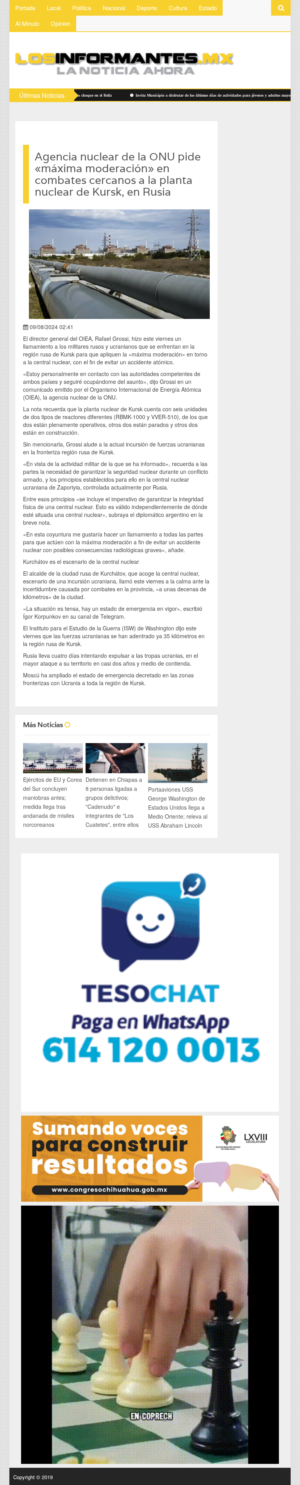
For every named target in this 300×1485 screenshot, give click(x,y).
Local (54, 8)
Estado (208, 8)
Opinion (60, 23)
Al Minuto (27, 23)
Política (81, 8)
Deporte (147, 8)
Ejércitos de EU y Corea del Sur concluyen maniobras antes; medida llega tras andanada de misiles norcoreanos (52, 802)
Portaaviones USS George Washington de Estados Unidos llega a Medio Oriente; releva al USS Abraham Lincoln (177, 807)
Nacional (114, 8)
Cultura (178, 8)
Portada (25, 8)
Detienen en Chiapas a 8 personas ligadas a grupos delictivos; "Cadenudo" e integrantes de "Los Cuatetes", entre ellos (114, 802)
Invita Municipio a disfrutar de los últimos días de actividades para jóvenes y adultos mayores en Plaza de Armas (185, 95)
